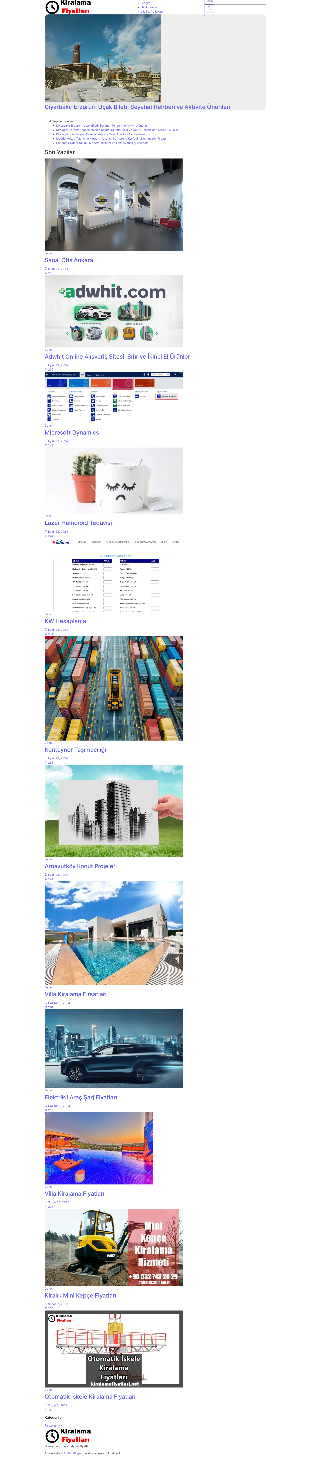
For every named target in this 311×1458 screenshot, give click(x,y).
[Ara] (209, 8)
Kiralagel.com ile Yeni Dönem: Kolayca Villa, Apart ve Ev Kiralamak (101, 134)
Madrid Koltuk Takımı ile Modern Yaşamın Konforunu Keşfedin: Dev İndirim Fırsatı (111, 138)
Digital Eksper (73, 1453)
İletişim (145, 3)
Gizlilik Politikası (152, 11)
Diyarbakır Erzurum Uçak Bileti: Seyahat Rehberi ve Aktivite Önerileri (102, 125)
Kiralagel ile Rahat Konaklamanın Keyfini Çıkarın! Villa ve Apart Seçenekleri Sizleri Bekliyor (117, 130)
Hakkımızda (149, 7)
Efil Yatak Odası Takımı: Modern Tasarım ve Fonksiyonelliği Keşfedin (102, 143)
